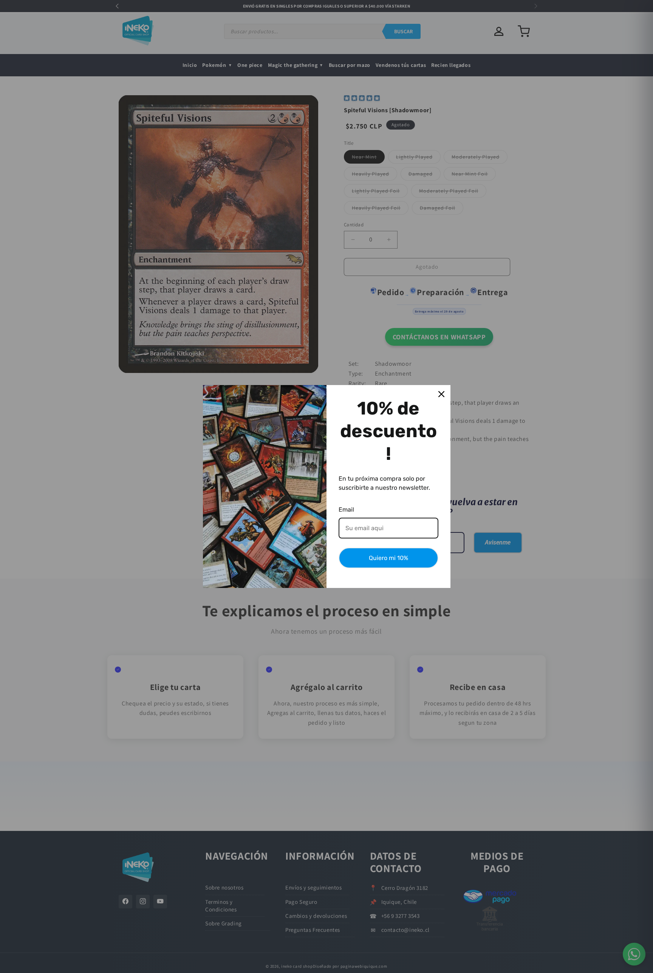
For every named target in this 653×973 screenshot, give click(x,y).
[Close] (441, 394)
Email (346, 509)
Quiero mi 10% (388, 558)
